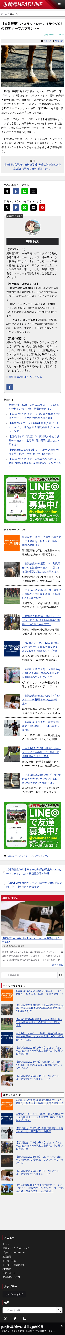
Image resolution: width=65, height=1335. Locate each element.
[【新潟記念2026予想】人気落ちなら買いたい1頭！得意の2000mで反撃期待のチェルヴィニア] (12, 675)
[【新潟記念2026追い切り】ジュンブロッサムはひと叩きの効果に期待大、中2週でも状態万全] (12, 622)
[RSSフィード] (24, 1319)
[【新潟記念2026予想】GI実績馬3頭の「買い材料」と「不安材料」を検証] (12, 728)
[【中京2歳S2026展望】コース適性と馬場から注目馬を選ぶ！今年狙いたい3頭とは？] (12, 596)
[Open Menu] (60, 4)
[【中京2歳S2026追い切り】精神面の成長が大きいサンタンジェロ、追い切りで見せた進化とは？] (12, 781)
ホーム (4, 14)
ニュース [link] (14, 14)
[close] (62, 1325)
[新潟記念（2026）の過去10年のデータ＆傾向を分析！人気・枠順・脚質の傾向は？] (12, 543)
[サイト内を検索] (60, 975)
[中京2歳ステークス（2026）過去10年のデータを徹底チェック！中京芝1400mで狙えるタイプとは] (12, 648)
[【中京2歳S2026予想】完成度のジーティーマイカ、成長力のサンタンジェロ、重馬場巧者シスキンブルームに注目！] (7, 1189)
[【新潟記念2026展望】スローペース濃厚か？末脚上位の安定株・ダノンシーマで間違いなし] (7, 1161)
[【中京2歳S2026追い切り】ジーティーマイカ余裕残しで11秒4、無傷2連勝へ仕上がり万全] (12, 754)
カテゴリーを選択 (14, 1294)
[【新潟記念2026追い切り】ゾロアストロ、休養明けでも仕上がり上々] (12, 701)
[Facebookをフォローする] (15, 1319)
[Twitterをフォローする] (5, 1319)
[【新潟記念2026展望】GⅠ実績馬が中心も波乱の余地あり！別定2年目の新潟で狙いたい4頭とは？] (12, 569)
